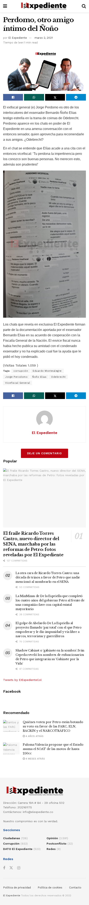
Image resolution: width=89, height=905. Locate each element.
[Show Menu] (5, 6)
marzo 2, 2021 (44, 37)
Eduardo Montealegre (47, 370)
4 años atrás (34, 736)
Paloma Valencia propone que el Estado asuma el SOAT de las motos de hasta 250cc (53, 749)
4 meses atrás (35, 758)
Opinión (52, 838)
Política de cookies (50, 887)
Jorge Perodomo (16, 376)
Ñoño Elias (39, 376)
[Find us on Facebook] (4, 868)
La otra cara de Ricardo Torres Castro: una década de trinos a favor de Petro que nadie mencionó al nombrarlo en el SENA (48, 577)
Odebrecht (58, 376)
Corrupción (11, 843)
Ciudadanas (11, 838)
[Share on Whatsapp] (34, 97)
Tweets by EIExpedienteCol (22, 679)
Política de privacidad (17, 887)
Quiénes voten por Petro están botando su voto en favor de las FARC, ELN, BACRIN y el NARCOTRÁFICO (53, 726)
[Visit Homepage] (44, 6)
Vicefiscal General (17, 382)
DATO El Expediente (17, 849)
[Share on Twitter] (55, 97)
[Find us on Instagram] (18, 868)
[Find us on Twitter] (11, 867)
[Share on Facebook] (13, 97)
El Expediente (17, 37)
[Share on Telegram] (76, 97)
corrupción (20, 370)
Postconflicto (56, 843)
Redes (51, 849)
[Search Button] (84, 6)
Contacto (75, 887)
